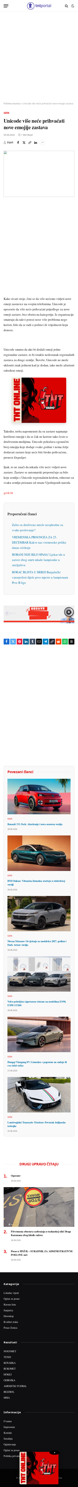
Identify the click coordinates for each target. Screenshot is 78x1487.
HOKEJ (8, 1374)
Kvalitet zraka (11, 1322)
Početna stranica (12, 103)
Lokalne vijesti (11, 1293)
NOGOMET (10, 1351)
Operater (15, 1176)
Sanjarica (8, 1310)
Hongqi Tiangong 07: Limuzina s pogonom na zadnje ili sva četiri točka (37, 1064)
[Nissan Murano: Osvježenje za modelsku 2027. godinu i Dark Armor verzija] (39, 913)
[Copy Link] (29, 142)
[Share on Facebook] (18, 142)
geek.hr (8, 493)
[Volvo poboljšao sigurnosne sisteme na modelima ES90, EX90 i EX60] (39, 974)
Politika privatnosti (13, 1456)
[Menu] (6, 6)
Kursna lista (10, 1304)
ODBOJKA (9, 1380)
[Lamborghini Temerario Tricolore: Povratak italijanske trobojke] (39, 1094)
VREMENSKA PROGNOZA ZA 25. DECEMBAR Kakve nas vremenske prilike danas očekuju (39, 542)
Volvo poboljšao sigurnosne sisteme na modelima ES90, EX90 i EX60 (36, 1003)
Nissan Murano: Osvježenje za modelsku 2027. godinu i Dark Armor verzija (36, 943)
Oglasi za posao (12, 1298)
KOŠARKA (10, 1363)
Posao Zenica (10, 1327)
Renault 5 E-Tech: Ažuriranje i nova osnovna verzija (34, 824)
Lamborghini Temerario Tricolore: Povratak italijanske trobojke (36, 1124)
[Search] (66, 6)
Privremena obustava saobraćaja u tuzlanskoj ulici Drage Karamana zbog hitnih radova (41, 1233)
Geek (6, 113)
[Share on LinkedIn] (35, 142)
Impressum (9, 1427)
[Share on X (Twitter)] (24, 142)
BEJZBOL (9, 1392)
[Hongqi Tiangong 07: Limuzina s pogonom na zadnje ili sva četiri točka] (39, 1034)
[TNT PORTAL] (38, 6)
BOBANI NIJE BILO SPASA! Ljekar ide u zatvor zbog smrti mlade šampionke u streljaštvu (38, 559)
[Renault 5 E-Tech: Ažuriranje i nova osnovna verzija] (39, 796)
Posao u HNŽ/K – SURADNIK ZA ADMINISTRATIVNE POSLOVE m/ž (42, 1253)
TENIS (7, 1357)
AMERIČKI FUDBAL (15, 1386)
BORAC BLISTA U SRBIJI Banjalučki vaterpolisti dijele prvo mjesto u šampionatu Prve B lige (40, 577)
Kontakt (8, 1432)
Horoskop (9, 1316)
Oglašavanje (10, 1444)
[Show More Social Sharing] (42, 142)
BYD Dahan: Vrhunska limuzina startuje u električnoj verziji (36, 882)
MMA (7, 1397)
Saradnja (8, 1438)
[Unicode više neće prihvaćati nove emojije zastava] (39, 174)
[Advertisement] (39, 57)
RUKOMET (10, 1368)
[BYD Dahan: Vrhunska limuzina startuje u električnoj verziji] (39, 853)
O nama (8, 1421)
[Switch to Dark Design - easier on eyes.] (72, 6)
